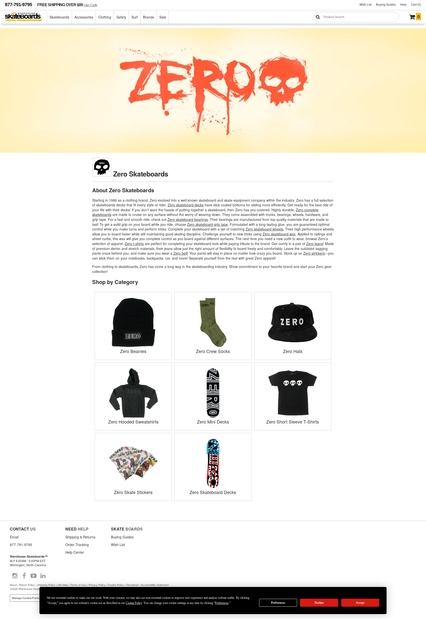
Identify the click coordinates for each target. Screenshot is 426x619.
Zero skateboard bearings (187, 219)
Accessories (83, 17)
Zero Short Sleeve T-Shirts (292, 421)
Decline (319, 602)
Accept (360, 602)
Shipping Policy (46, 585)
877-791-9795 (18, 4)
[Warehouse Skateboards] (26, 17)
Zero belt (180, 253)
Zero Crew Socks (213, 351)
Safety (121, 17)
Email (14, 536)
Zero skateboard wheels (264, 229)
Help (403, 4)
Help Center (74, 552)
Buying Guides (386, 4)
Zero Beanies (133, 351)
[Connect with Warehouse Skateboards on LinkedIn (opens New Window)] (43, 576)
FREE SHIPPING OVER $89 (67, 4)
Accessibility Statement (155, 585)
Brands (148, 17)
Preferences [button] (222, 603)
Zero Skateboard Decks (213, 492)
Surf (134, 17)
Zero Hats (292, 351)
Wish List (365, 4)
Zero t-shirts (134, 243)
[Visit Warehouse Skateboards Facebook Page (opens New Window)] (24, 576)
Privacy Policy (97, 585)
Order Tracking (77, 544)
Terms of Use (78, 585)
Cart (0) (416, 4)
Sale (162, 17)
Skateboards (59, 17)
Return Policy (27, 585)
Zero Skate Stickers (133, 492)
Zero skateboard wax (279, 233)
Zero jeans (314, 243)
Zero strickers (314, 253)
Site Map (62, 585)
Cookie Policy (116, 585)
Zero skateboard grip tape (207, 224)
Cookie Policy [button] (134, 603)
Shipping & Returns (80, 536)
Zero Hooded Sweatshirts (133, 421)
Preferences (278, 602)
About (13, 585)
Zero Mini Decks (213, 421)
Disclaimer (132, 585)
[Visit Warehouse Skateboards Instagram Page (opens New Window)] (14, 576)
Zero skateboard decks (186, 204)
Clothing (104, 17)
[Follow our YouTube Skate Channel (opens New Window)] (33, 576)
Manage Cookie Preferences (30, 598)
